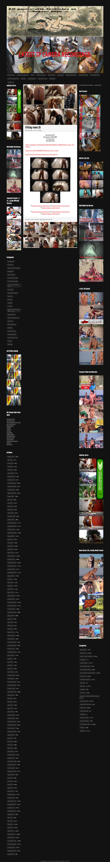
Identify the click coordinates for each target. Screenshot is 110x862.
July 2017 (10, 817)
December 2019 (12, 721)
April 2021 (10, 668)
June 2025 (10, 503)
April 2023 (10, 589)
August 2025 (11, 496)
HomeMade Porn (95, 75)
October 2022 (11, 609)
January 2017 (11, 837)
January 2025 (11, 519)
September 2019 (12, 731)
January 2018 (11, 798)
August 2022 (11, 615)
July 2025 (10, 499)
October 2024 (11, 529)
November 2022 (12, 605)
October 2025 (11, 490)
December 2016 (12, 841)
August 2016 (11, 854)
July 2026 (10, 460)
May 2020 (10, 705)
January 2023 (11, 599)
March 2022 (11, 632)
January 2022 (11, 639)
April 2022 (10, 629)
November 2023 (12, 566)
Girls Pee (10, 299)
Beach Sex (10, 265)
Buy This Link (11, 75)
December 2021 (12, 642)
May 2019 (10, 745)
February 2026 (11, 476)
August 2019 (11, 735)
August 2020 (11, 695)
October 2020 (11, 688)
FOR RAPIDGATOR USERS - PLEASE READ (90, 85)
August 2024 (11, 536)
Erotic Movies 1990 (13, 278)
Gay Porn (10, 296)
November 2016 (12, 844)
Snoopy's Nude (12, 331)
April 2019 (10, 748)
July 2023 (10, 579)
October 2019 (11, 728)
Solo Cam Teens (42, 78)
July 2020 (10, 698)
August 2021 (11, 655)
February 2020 (11, 715)
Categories (52, 78)
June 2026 (10, 463)
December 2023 (12, 562)
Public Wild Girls (12, 324)
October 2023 (11, 569)
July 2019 (10, 738)
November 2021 (12, 645)
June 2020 (10, 702)
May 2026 (10, 466)
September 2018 (12, 771)
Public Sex (10, 321)
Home (32, 75)
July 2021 (10, 658)
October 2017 (11, 808)
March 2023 (11, 592)
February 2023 (11, 596)
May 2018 (10, 784)
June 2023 (10, 582)
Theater (10, 341)
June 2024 (10, 543)
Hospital (10, 303)
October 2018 (11, 768)
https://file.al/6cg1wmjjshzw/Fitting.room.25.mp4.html (41, 154)
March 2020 (11, 711)
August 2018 (11, 774)
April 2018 (10, 788)
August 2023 (11, 576)
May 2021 (10, 665)
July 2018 (10, 778)
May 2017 (10, 824)
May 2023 (10, 586)
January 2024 (11, 559)
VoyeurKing (60, 75)
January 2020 (11, 718)
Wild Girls (10, 344)
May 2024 (10, 546)
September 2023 (12, 572)
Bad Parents (11, 261)
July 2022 (10, 619)
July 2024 (10, 539)
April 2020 (10, 708)
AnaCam (23, 78)
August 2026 (11, 456)
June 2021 (10, 662)
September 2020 (12, 692)
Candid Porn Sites (83, 75)
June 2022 (10, 622)
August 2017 (11, 814)
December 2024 (12, 523)
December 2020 (12, 682)
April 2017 (10, 827)
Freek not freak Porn (13, 78)
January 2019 (11, 758)
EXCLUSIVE (10, 289)
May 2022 (10, 625)
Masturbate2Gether (71, 75)
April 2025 (10, 509)
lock (51, 219)
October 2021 (11, 649)
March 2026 (11, 473)
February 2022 (11, 635)
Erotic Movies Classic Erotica (13, 285)
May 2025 (10, 506)
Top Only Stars (32, 78)
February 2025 (11, 516)
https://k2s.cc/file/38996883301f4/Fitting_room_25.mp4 (41, 150)
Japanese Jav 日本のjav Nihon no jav (13, 310)
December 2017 (12, 801)
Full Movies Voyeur (12, 293)
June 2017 (10, 821)
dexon (40, 130)
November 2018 (12, 764)
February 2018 (11, 794)
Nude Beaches (11, 314)
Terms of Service (41, 75)
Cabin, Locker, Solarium (33, 219)
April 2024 (10, 549)
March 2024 (11, 552)
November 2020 (12, 685)
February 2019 (11, 755)
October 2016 (11, 847)
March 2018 (11, 791)
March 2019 (11, 751)
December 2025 (12, 483)
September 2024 (12, 533)
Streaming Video (12, 334)
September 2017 (12, 811)
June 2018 (10, 781)
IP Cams (10, 306)
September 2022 (12, 612)
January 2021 (11, 678)
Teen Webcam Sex (12, 337)
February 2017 (11, 834)
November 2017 (12, 804)
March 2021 (11, 672)
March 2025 (11, 513)
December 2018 (12, 761)
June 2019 (10, 741)
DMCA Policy (51, 75)
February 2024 (11, 556)
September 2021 (12, 652)
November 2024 (12, 526)
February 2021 (11, 675)
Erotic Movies (11, 274)
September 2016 (12, 851)
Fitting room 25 (45, 219)
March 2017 (11, 831)
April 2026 (10, 470)
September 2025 (12, 493)
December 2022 (12, 602)
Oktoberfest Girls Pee (22, 75)
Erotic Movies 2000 (13, 281)
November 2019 (12, 725)
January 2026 (11, 480)
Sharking (10, 328)
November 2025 (12, 486)
